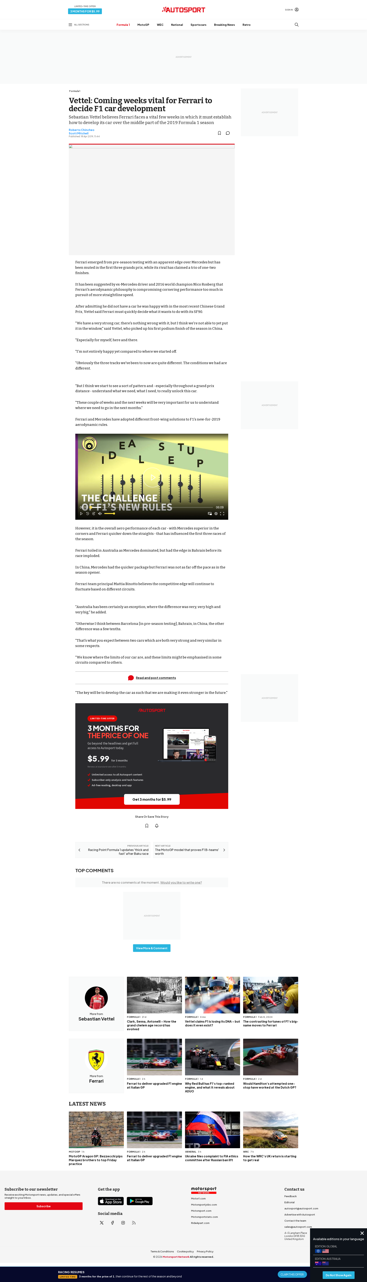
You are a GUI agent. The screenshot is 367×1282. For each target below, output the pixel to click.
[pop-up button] (216, 514)
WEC (160, 24)
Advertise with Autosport (299, 1214)
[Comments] (229, 133)
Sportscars (198, 24)
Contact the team (295, 1220)
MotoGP (143, 24)
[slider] (152, 507)
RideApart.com (200, 1222)
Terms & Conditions (162, 1251)
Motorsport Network (176, 1256)
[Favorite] (219, 133)
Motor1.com (198, 1198)
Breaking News (224, 24)
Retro (247, 24)
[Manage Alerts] (157, 826)
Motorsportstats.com (204, 1216)
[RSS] (134, 1223)
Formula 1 (123, 24)
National (177, 24)
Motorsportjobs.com (204, 1204)
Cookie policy (185, 1251)
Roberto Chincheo (81, 129)
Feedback (290, 1196)
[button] (152, 477)
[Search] (296, 24)
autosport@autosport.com (301, 1208)
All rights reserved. (202, 1256)
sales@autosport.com (298, 1226)
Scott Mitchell (79, 133)
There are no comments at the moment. (152, 882)
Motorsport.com (201, 1210)
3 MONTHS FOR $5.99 (85, 11)
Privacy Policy (205, 1251)
